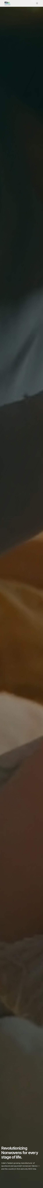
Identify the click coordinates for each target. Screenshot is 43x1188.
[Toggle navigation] (37, 3)
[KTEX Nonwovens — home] (7, 3)
